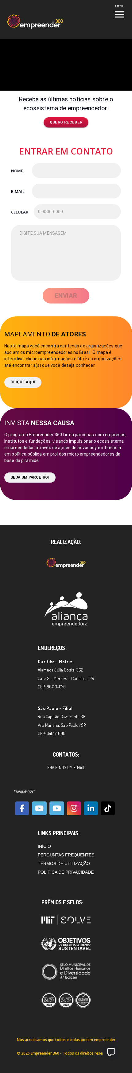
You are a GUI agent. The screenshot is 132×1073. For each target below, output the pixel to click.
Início (44, 846)
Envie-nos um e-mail (66, 767)
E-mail (18, 191)
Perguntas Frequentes (66, 854)
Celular (19, 212)
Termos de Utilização (64, 863)
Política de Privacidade (66, 872)
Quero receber (66, 122)
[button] (111, 1052)
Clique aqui (22, 382)
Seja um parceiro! (29, 477)
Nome (17, 171)
